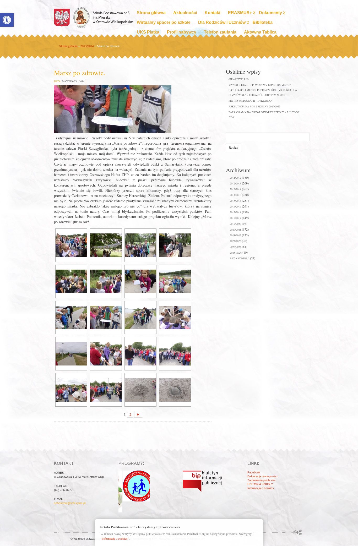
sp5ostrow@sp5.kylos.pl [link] (69, 503)
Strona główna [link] (151, 12)
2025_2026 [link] (236, 252)
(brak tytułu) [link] (238, 79)
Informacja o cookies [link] (260, 488)
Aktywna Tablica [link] (260, 32)
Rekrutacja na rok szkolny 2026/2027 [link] (254, 106)
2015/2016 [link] (235, 201)
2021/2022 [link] (235, 235)
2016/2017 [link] (235, 206)
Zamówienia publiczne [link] (261, 480)
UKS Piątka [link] (148, 32)
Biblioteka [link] (263, 22)
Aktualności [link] (185, 12)
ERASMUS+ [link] (240, 12)
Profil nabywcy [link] (181, 32)
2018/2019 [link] (235, 218)
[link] (7, 20)
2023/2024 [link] (235, 247)
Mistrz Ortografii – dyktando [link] (250, 100)
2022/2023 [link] (235, 241)
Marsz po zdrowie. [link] (80, 72)
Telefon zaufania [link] (220, 32)
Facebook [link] (253, 472)
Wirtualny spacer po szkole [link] (164, 22)
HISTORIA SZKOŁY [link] (260, 484)
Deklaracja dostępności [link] (262, 476)
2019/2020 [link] (235, 224)
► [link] (138, 414)
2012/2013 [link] (235, 183)
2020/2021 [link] (235, 229)
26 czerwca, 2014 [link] (73, 81)
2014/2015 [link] (235, 195)
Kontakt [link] (212, 12)
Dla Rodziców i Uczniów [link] (222, 22)
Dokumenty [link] (270, 12)
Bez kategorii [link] (239, 258)
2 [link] (130, 414)
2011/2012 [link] (235, 177)
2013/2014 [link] (87, 46)
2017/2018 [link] (235, 212)
